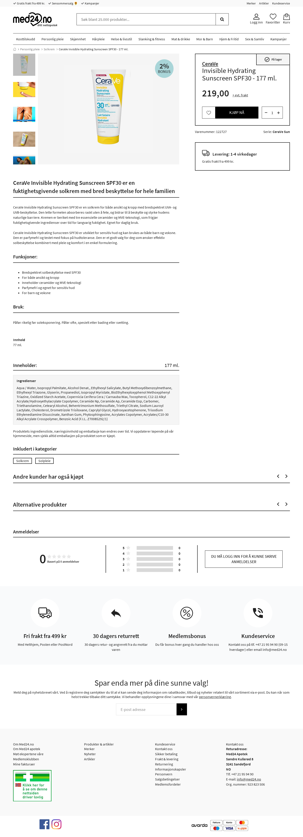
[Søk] (222, 19)
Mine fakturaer (24, 764)
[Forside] (14, 49)
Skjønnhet (78, 39)
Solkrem (49, 49)
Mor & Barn (204, 39)
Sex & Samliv (254, 39)
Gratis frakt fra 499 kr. (30, 3)
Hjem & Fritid (229, 39)
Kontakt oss (164, 749)
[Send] (181, 709)
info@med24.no (249, 779)
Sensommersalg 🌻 (64, 3)
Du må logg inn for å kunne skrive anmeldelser (244, 559)
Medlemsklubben (26, 759)
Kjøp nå (236, 112)
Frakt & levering (166, 759)
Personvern (163, 774)
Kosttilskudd (25, 39)
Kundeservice (281, 3)
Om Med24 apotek (26, 749)
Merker (251, 3)
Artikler (264, 3)
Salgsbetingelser (167, 779)
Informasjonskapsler (170, 769)
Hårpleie (98, 39)
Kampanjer (91, 3)
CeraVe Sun (281, 132)
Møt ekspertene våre (28, 754)
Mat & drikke (180, 39)
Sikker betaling (166, 754)
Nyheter (90, 754)
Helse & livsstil (121, 39)
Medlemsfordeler (168, 784)
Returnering (164, 764)
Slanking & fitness (151, 39)
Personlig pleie (52, 39)
